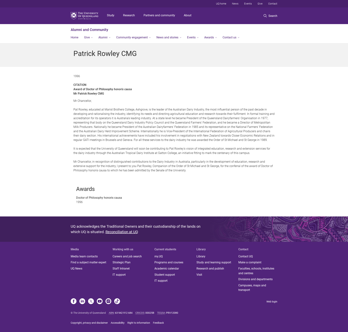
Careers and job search (127, 256)
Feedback (158, 322)
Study (110, 15)
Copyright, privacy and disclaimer (89, 322)
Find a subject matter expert (88, 262)
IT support (119, 274)
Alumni (102, 37)
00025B (149, 312)
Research (129, 15)
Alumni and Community (89, 30)
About (187, 15)
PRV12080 (172, 312)
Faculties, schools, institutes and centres (256, 271)
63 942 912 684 (123, 312)
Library (200, 256)
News (235, 3)
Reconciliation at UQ (121, 232)
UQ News (76, 268)
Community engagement (132, 37)
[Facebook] (73, 301)
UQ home (221, 3)
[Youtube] (100, 301)
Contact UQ (245, 256)
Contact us (229, 37)
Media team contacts (84, 256)
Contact (272, 3)
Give (260, 3)
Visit (199, 274)
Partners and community (159, 15)
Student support (164, 274)
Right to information (138, 322)
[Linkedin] (82, 301)
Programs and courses (168, 262)
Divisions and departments (255, 279)
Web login (271, 301)
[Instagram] (108, 301)
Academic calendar (166, 268)
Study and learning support (213, 262)
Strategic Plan (121, 262)
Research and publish (210, 268)
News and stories (167, 37)
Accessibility (118, 322)
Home (74, 37)
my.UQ (158, 256)
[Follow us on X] (91, 301)
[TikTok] (117, 301)
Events (248, 3)
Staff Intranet (121, 268)
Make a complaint (249, 262)
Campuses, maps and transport (252, 288)
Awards (209, 37)
